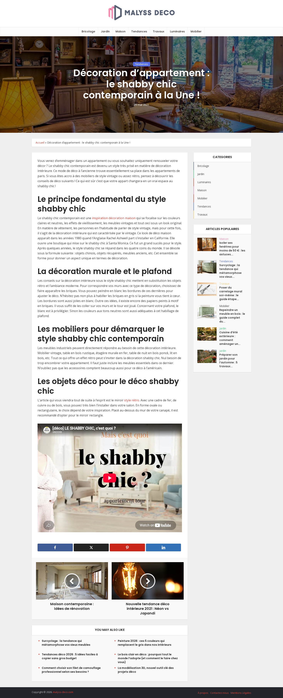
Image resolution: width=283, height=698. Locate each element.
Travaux (158, 31)
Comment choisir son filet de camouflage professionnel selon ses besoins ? (71, 670)
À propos (203, 693)
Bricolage (88, 31)
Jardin (105, 31)
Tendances (139, 31)
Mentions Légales (241, 693)
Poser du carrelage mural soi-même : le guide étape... (230, 293)
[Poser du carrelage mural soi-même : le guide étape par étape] (208, 289)
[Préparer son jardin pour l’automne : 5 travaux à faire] (208, 356)
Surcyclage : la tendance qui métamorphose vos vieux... (230, 271)
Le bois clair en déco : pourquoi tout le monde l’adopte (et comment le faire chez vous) (148, 658)
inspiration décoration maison (114, 218)
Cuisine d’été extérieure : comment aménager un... (229, 338)
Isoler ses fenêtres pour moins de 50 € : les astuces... (232, 248)
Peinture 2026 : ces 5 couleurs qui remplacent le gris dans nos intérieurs (144, 643)
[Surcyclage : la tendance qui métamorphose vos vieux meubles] (208, 266)
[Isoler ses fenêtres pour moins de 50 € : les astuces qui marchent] (208, 244)
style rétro (131, 400)
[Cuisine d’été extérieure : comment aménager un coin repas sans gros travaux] (208, 334)
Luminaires (177, 31)
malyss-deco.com (63, 692)
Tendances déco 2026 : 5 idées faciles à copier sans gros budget (70, 656)
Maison (121, 31)
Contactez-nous (219, 693)
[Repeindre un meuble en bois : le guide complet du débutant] (208, 311)
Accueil (40, 142)
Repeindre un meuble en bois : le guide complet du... (232, 315)
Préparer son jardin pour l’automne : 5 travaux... (228, 360)
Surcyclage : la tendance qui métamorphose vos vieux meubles (66, 643)
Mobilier (196, 31)
